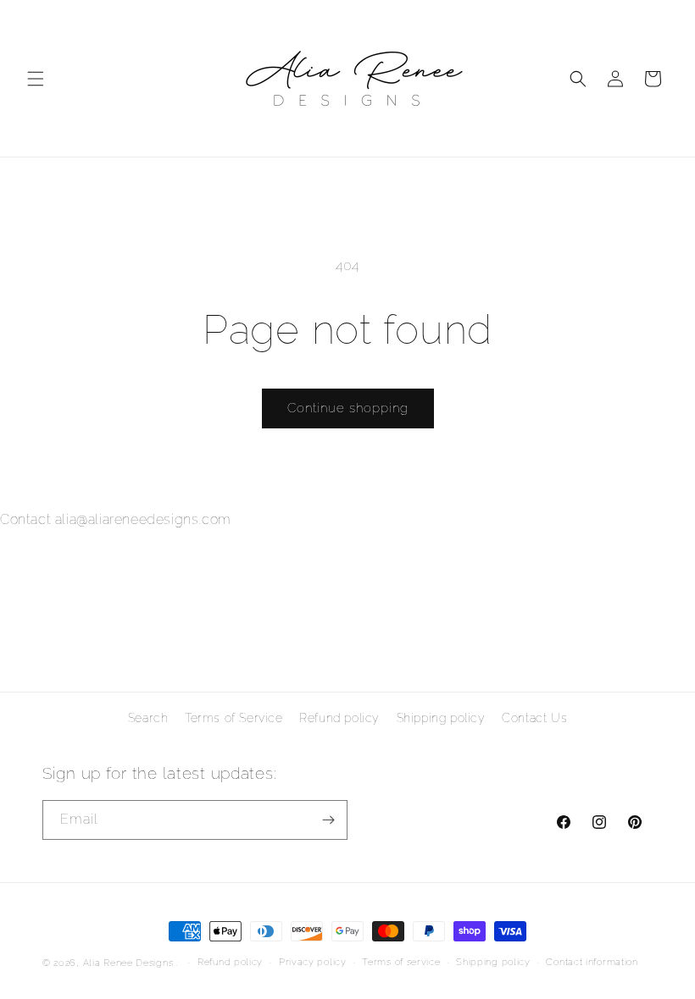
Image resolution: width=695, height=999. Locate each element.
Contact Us (534, 718)
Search (148, 718)
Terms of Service (234, 718)
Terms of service (401, 962)
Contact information (591, 962)
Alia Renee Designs (128, 963)
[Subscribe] (328, 820)
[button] (35, 78)
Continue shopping (348, 408)
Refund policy (339, 718)
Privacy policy (313, 962)
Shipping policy (441, 718)
